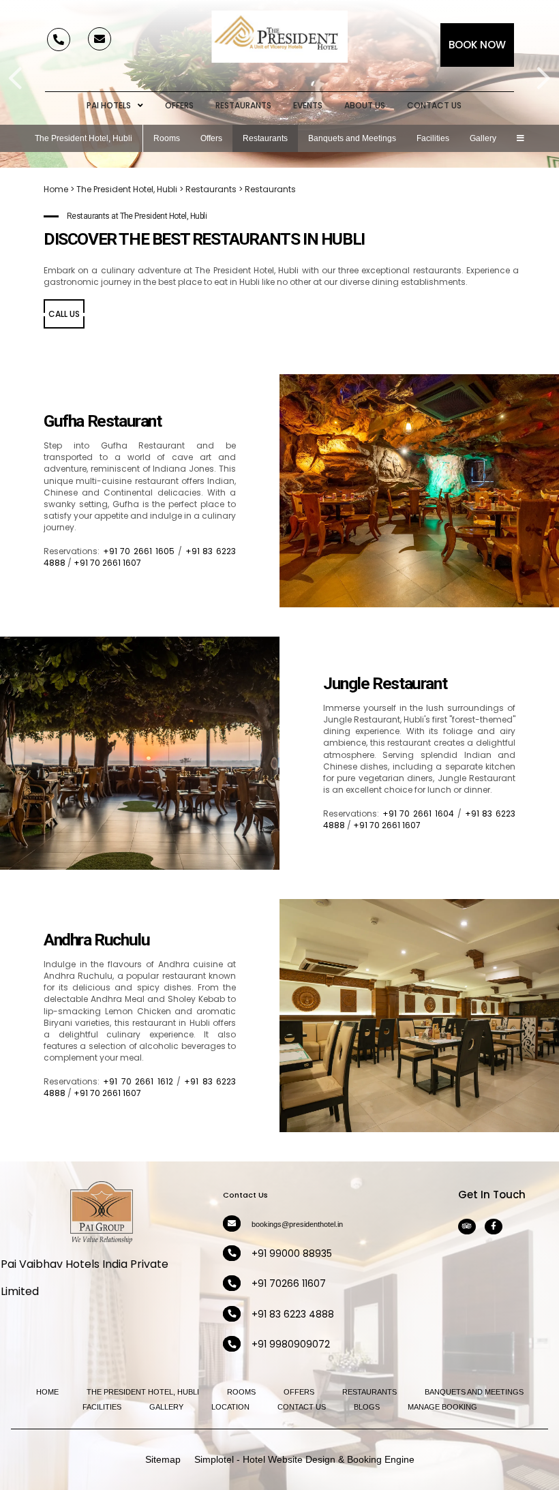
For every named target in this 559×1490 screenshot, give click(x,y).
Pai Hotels (109, 105)
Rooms (166, 138)
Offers (179, 105)
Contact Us (434, 105)
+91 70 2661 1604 (418, 813)
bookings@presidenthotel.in (297, 1224)
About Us (364, 105)
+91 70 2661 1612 (137, 1081)
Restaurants (243, 105)
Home (56, 189)
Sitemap (163, 1459)
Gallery (483, 138)
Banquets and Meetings (352, 138)
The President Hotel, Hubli (83, 138)
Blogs (367, 1407)
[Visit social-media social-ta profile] (467, 1226)
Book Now (477, 44)
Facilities (433, 138)
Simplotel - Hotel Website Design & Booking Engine (304, 1459)
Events (307, 105)
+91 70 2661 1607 (107, 562)
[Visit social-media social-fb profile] (493, 1226)
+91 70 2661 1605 (139, 551)
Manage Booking (442, 1407)
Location (230, 1407)
